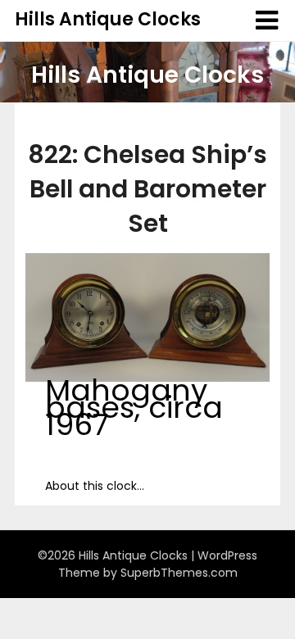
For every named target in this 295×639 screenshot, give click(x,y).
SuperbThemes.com (179, 572)
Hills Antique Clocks (108, 19)
